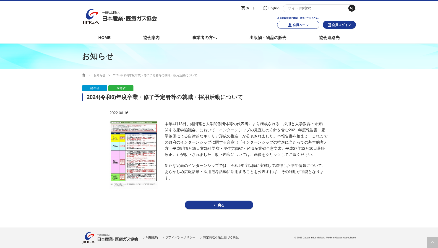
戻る (221, 205)
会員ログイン (341, 25)
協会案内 (151, 37)
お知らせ (99, 75)
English (274, 8)
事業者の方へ (204, 37)
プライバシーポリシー (180, 237)
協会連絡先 (329, 37)
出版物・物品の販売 (268, 37)
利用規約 (152, 237)
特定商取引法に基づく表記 (221, 237)
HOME (104, 37)
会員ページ (301, 25)
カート (250, 8)
